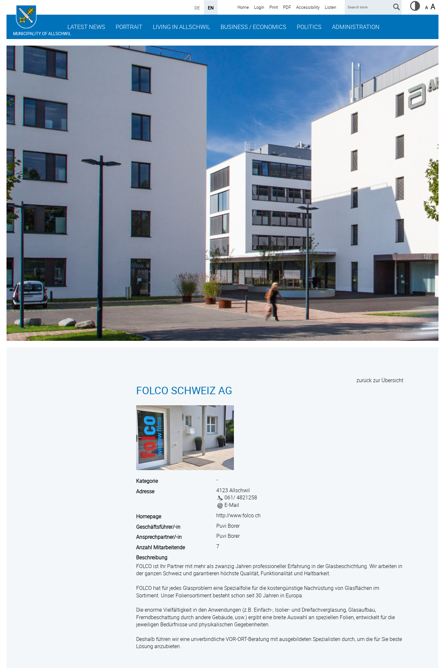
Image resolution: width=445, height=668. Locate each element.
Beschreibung (151, 557)
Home (243, 7)
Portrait (129, 27)
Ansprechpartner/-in (159, 536)
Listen (330, 7)
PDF (287, 7)
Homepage (148, 516)
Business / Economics (253, 27)
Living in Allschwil (181, 27)
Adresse (145, 491)
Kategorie (147, 480)
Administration (356, 27)
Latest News (86, 27)
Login (259, 7)
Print (273, 7)
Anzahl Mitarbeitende (160, 547)
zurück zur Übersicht (379, 380)
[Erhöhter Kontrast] (415, 8)
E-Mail (231, 504)
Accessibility (308, 7)
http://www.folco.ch (238, 515)
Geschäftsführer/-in (158, 526)
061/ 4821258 (240, 497)
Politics (309, 27)
